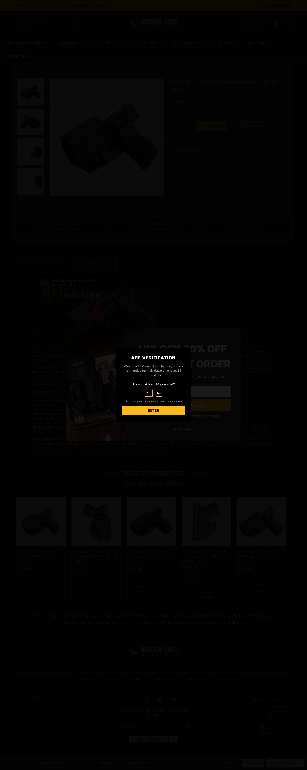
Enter (153, 410)
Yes (148, 393)
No (159, 393)
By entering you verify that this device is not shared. (154, 401)
